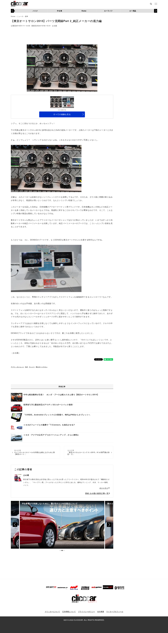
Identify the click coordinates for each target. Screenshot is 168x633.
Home (84, 11)
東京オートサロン (41, 367)
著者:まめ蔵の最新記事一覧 (97, 493)
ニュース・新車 (22, 16)
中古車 (59, 11)
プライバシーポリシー (86, 611)
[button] (155, 10)
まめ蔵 (54, 25)
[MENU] (156, 4)
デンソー (32, 367)
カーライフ (108, 11)
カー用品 (132, 11)
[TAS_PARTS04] (46, 168)
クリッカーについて (52, 611)
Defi (26, 367)
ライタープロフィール (114, 611)
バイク (35, 11)
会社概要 (100, 611)
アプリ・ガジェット (17, 367)
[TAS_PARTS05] (46, 268)
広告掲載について (69, 611)
